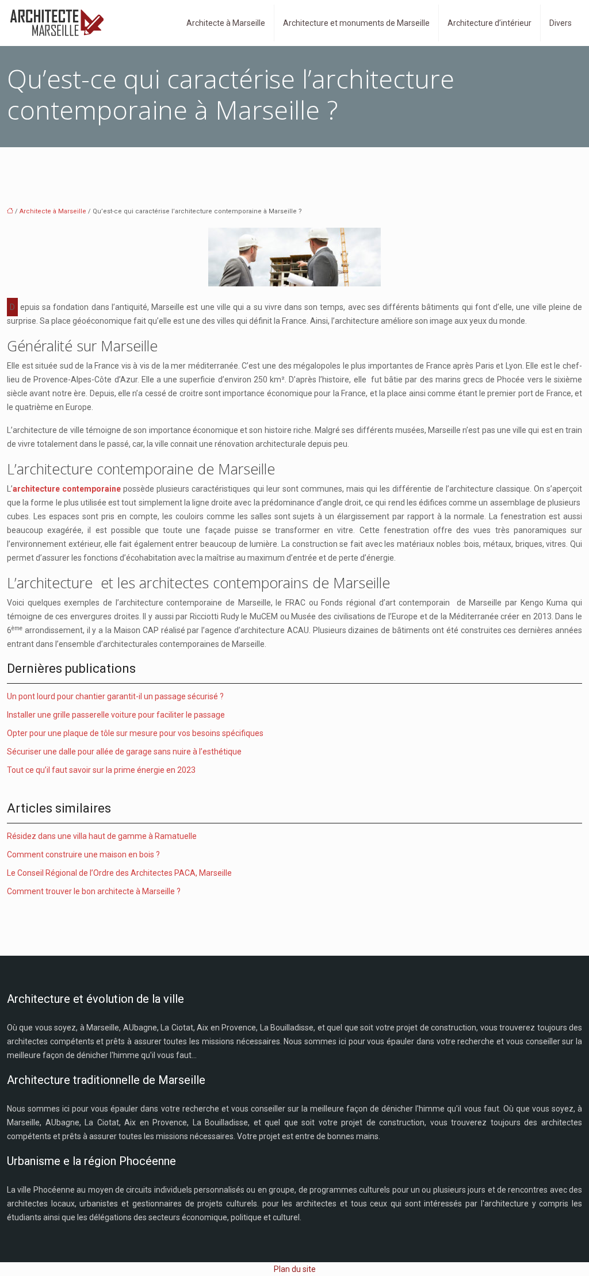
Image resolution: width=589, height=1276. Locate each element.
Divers (560, 23)
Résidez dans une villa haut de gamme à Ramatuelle (102, 836)
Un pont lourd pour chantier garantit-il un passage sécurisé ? (115, 696)
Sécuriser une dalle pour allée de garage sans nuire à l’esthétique (124, 751)
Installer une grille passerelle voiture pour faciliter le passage (116, 714)
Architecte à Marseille (225, 23)
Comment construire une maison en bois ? (83, 854)
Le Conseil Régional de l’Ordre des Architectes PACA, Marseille (119, 873)
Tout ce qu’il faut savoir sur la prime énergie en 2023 (101, 770)
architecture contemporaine (67, 488)
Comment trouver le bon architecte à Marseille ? (94, 891)
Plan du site (295, 1269)
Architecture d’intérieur (489, 23)
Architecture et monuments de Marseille (356, 23)
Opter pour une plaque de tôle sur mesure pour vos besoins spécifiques (135, 733)
